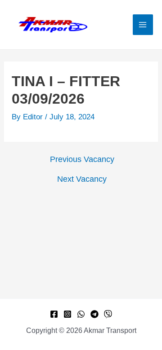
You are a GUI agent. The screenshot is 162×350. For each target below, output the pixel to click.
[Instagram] (67, 314)
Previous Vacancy (82, 159)
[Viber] (108, 314)
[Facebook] (54, 314)
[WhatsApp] (81, 314)
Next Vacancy (82, 179)
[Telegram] (94, 314)
